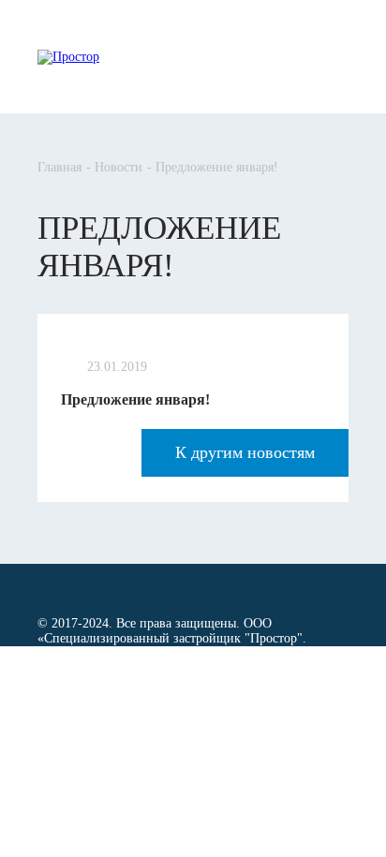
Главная (59, 167)
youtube (164, 589)
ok (101, 589)
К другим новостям (245, 452)
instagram (134, 589)
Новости (118, 167)
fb (41, 589)
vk (71, 589)
